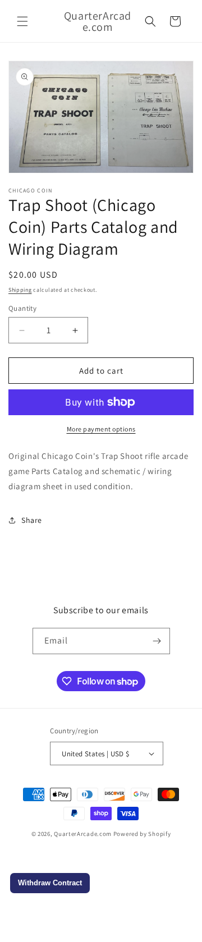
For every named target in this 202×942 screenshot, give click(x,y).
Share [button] (31, 520)
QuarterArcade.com (83, 834)
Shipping (20, 289)
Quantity (22, 308)
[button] (22, 21)
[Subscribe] (157, 641)
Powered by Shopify (142, 834)
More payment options (101, 429)
